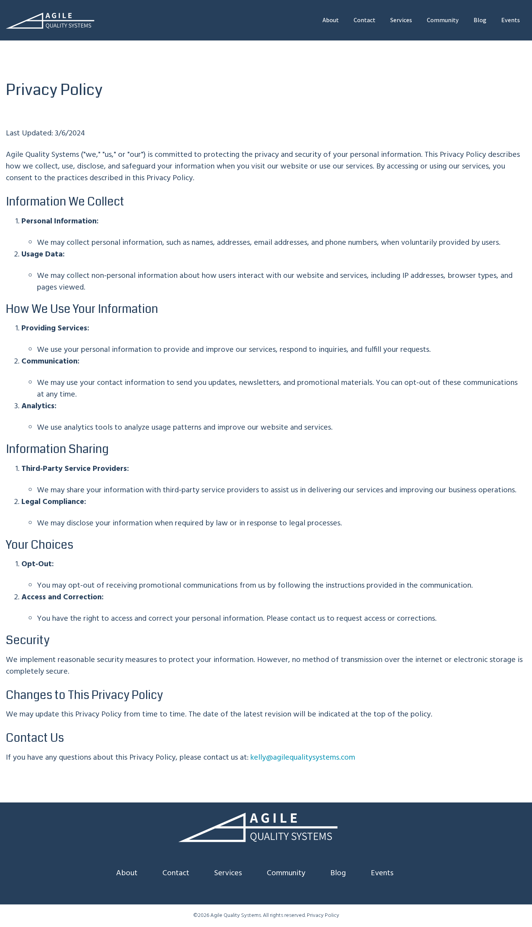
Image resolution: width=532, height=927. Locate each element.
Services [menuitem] (228, 873)
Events (510, 20)
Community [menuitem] (286, 873)
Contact (364, 20)
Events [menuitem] (382, 873)
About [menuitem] (126, 873)
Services (401, 20)
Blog (480, 20)
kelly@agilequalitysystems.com (302, 757)
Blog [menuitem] (338, 873)
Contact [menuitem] (175, 873)
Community (443, 20)
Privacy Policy (323, 915)
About (330, 20)
